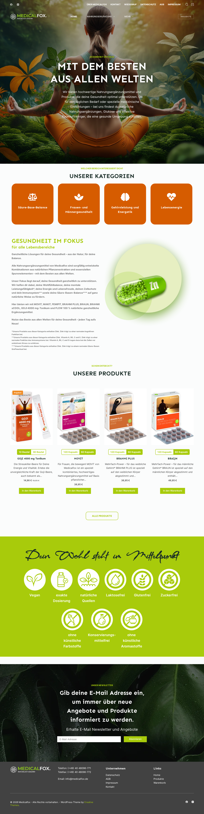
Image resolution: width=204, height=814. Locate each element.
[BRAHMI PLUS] (125, 416)
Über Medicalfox (97, 4)
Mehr (127, 16)
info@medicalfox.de (76, 778)
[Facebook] (11, 4)
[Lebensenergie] (171, 196)
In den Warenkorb (31, 490)
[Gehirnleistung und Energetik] (125, 196)
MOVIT (78, 458)
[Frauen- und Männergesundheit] (78, 196)
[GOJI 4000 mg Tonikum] (31, 416)
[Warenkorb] (192, 4)
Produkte (159, 778)
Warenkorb (160, 782)
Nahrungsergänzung (99, 16)
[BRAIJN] (172, 416)
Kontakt (116, 4)
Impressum (174, 4)
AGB (162, 4)
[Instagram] (18, 4)
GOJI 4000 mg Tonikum (31, 458)
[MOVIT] (78, 416)
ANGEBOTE (186, 16)
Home (74, 16)
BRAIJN (172, 458)
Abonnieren (135, 739)
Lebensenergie (171, 207)
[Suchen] (186, 4)
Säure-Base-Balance (32, 207)
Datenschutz (148, 4)
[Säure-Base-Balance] (32, 196)
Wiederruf (130, 4)
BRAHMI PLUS (125, 458)
